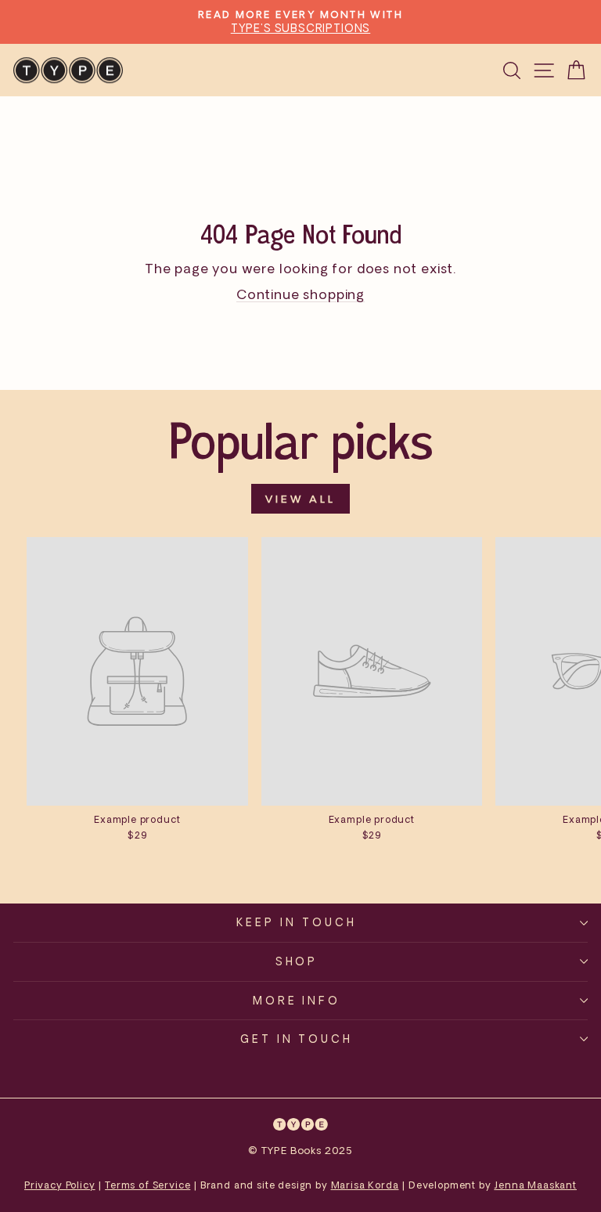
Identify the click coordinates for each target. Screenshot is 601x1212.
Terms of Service (147, 1185)
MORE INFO (297, 1000)
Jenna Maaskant (535, 1185)
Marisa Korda (365, 1185)
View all (300, 498)
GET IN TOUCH (297, 1038)
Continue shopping (300, 294)
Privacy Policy (59, 1185)
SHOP (296, 961)
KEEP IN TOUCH (296, 922)
